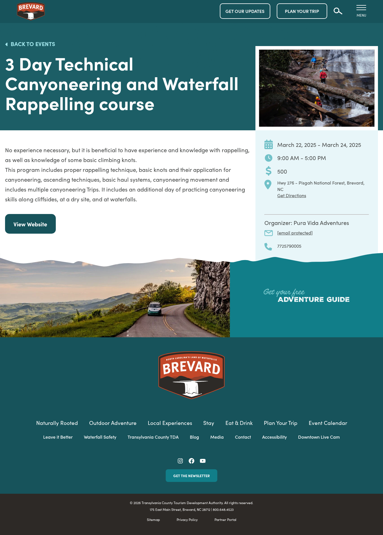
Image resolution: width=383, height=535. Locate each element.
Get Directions (291, 195)
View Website (30, 224)
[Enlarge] (370, 53)
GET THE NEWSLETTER (191, 475)
